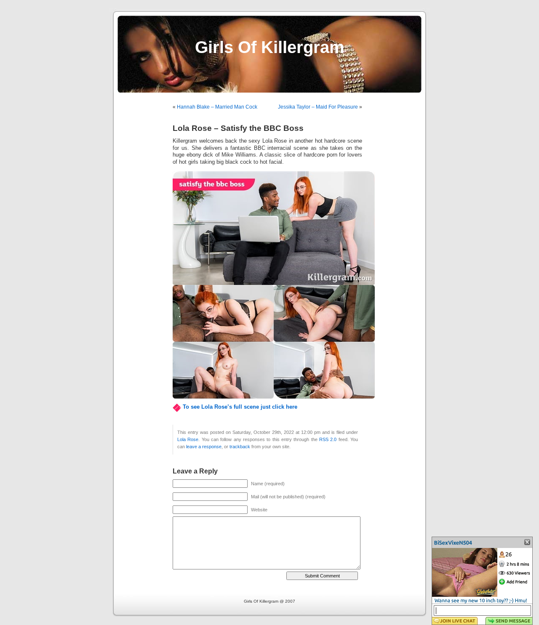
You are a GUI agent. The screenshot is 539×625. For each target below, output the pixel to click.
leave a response (203, 446)
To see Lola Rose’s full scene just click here (240, 407)
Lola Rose (187, 439)
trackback (239, 446)
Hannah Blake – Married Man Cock (217, 107)
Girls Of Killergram (269, 47)
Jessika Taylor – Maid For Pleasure (318, 107)
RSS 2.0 (327, 439)
